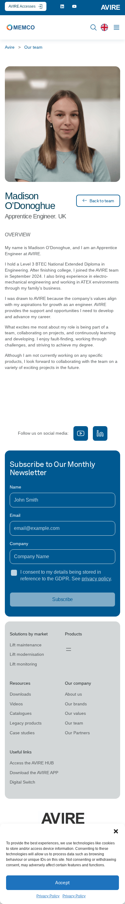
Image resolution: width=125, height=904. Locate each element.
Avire (10, 47)
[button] (116, 831)
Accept (62, 882)
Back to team (102, 200)
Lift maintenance (26, 644)
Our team (33, 47)
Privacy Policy (47, 896)
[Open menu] (68, 649)
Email (15, 515)
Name (15, 487)
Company (19, 543)
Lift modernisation (27, 654)
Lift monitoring (23, 664)
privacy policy (96, 578)
